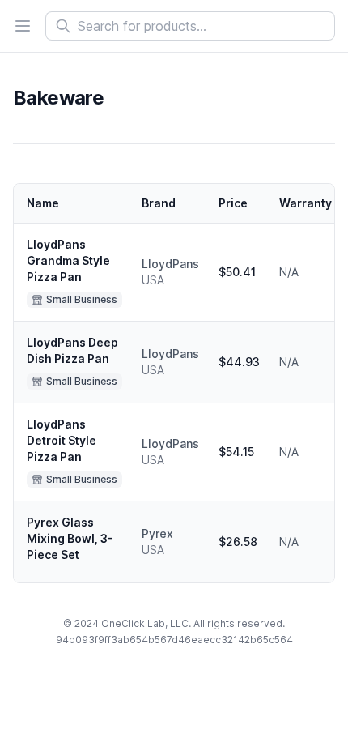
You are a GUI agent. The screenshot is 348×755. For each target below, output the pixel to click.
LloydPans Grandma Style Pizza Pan (68, 260)
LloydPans (170, 264)
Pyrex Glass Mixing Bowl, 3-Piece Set (70, 538)
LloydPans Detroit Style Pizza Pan (61, 440)
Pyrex (157, 533)
